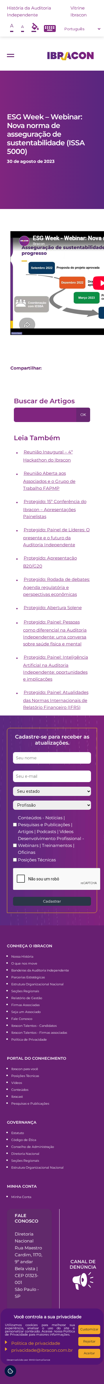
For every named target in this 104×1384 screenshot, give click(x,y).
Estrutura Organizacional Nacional (37, 984)
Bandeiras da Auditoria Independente (40, 970)
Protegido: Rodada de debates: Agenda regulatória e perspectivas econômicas (56, 587)
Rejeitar (89, 1341)
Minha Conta (21, 1197)
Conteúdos (19, 1090)
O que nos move (24, 963)
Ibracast (17, 1097)
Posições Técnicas (37, 860)
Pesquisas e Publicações (30, 1103)
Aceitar (89, 1353)
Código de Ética (23, 1140)
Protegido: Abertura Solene (53, 607)
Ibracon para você (24, 1069)
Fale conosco (26, 1218)
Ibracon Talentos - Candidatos (34, 1026)
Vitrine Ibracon (78, 11)
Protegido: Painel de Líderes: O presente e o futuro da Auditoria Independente (56, 537)
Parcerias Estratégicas (28, 977)
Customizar (89, 1329)
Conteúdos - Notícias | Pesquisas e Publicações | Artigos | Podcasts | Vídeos (45, 824)
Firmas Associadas (25, 1005)
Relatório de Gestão (26, 998)
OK (83, 415)
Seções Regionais (25, 991)
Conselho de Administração (32, 1147)
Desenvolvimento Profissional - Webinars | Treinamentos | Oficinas (51, 845)
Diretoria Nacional (25, 1154)
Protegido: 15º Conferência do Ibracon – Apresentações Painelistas (54, 509)
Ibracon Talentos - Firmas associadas (39, 1033)
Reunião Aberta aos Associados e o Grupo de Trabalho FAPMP (49, 480)
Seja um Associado (26, 1012)
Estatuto (17, 1133)
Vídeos (16, 1083)
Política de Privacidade (29, 1039)
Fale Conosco (21, 1019)
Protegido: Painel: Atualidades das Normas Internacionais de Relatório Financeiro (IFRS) (55, 700)
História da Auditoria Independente (29, 11)
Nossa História (22, 956)
